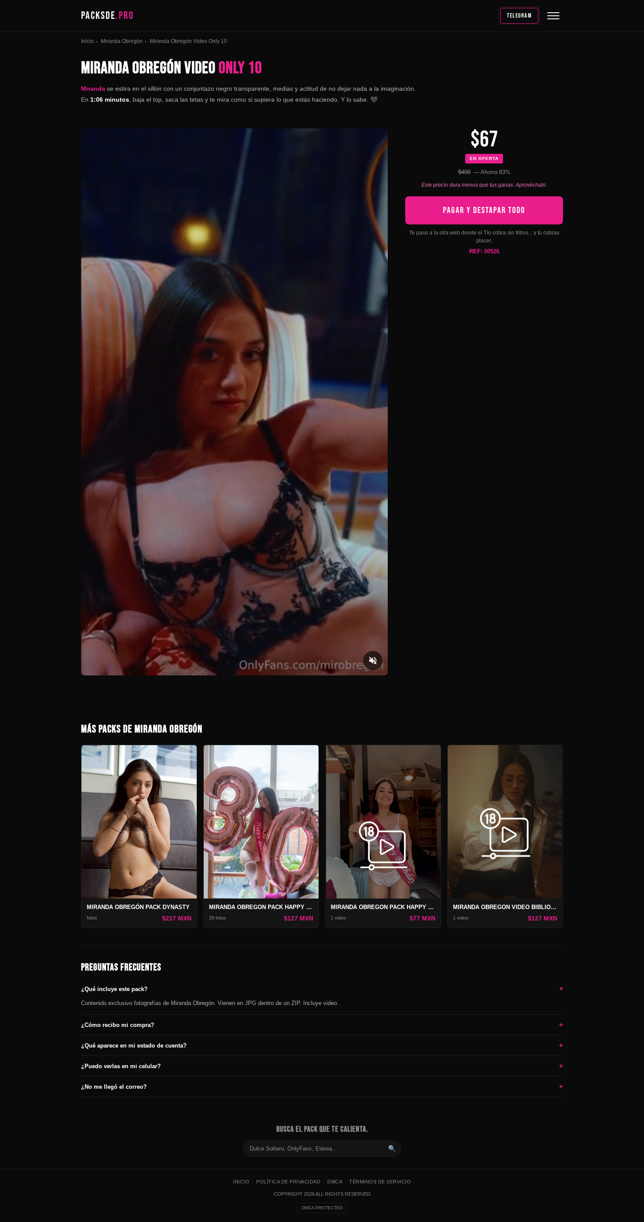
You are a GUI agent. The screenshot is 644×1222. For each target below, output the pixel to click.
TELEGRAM (519, 15)
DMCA (334, 1181)
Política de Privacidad (288, 1181)
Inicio (87, 41)
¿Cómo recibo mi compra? (322, 1024)
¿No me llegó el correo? (322, 1086)
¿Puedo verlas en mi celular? (322, 1065)
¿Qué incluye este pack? (322, 989)
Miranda (93, 88)
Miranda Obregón (122, 41)
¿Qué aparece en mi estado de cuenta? (322, 1045)
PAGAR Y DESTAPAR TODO (484, 210)
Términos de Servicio (380, 1181)
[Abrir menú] (553, 15)
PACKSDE (107, 15)
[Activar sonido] (372, 660)
